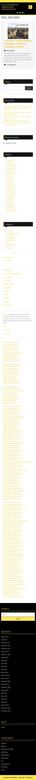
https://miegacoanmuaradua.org (12, 468)
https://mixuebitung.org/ (10, 350)
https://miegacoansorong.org (11, 478)
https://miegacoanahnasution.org (12, 406)
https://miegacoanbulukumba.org (12, 512)
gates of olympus (8, 277)
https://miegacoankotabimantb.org (13, 443)
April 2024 (10, 205)
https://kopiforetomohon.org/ (11, 381)
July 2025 (10, 176)
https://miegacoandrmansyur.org (12, 594)
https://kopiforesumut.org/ (10, 346)
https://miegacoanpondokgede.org (13, 457)
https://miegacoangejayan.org (11, 408)
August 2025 (11, 174)
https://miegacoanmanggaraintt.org (13, 531)
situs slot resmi (7, 305)
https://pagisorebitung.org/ (10, 368)
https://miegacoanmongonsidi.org (12, 488)
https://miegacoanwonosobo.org (12, 433)
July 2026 (10, 162)
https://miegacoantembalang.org (12, 496)
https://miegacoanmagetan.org (11, 535)
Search (7, 82)
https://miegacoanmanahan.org (12, 502)
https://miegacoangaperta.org (11, 492)
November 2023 (12, 211)
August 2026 (11, 160)
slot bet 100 (6, 261)
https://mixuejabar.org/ (9, 400)
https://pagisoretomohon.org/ (11, 366)
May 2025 (10, 180)
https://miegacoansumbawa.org (12, 564)
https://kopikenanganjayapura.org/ (13, 352)
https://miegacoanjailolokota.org (12, 568)
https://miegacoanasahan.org (11, 551)
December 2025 (11, 166)
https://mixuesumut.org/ (10, 403)
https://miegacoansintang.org (11, 414)
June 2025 (10, 178)
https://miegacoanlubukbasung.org (13, 466)
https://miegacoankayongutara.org (13, 504)
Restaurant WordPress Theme (13, 777)
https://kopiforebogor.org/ (10, 396)
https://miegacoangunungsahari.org (13, 584)
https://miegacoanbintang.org (11, 514)
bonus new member (8, 284)
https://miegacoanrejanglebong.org (13, 549)
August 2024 (11, 197)
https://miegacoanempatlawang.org (13, 553)
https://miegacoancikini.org (11, 447)
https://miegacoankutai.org (10, 566)
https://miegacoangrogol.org (11, 453)
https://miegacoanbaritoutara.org (12, 559)
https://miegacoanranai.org (10, 429)
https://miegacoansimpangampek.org (13, 555)
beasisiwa (10, 229)
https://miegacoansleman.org (11, 484)
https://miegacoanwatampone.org (12, 557)
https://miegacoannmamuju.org (12, 529)
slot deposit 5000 (8, 257)
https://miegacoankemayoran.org (12, 441)
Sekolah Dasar (11, 238)
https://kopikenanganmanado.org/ (12, 390)
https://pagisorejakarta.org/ (10, 361)
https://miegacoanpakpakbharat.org (13, 572)
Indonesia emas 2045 (13, 234)
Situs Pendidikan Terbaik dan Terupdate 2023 (9, 7)
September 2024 (12, 195)
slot (8, 242)
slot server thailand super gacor (12, 273)
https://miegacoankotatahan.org (12, 431)
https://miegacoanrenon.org (11, 412)
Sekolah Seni (11, 240)
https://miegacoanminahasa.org (12, 480)
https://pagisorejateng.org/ (10, 372)
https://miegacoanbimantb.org (11, 527)
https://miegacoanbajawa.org (11, 518)
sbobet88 (5, 314)
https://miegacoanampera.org (11, 435)
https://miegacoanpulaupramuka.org (13, 416)
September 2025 (12, 172)
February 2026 (11, 164)
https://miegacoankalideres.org (12, 455)
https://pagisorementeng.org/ (11, 364)
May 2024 (10, 203)
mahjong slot (7, 291)
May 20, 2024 (10, 50)
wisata (9, 248)
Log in (3, 727)
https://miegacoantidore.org (11, 425)
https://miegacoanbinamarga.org (12, 437)
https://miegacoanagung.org (11, 422)
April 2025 (10, 182)
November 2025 (12, 168)
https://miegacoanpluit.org (25, 462)
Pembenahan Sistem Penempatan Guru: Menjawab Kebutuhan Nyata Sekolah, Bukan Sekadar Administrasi (17, 122)
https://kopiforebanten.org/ (10, 342)
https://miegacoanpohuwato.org (12, 506)
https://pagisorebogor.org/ (10, 386)
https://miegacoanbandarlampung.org (14, 474)
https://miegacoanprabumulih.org (12, 418)
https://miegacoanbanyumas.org (12, 510)
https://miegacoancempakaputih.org (13, 582)
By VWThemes (27, 777)
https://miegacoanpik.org (10, 462)
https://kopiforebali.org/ (10, 394)
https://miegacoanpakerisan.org (12, 590)
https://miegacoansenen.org (11, 439)
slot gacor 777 (7, 333)
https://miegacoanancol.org (11, 586)
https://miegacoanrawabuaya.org (12, 449)
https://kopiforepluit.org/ (10, 378)
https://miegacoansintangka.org (12, 516)
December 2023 (11, 209)
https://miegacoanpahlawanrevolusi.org (14, 588)
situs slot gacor (7, 287)
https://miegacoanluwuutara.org (12, 543)
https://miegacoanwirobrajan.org (12, 494)
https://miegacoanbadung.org (11, 537)
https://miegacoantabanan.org (11, 539)
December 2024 (11, 191)
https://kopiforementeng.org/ (11, 374)
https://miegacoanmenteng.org (11, 459)
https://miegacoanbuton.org (11, 547)
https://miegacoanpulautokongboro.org (14, 508)
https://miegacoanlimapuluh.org (12, 578)
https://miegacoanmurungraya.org (13, 525)
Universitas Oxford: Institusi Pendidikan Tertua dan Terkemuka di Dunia (17, 43)
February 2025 (11, 187)
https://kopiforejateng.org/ (10, 344)
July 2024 (10, 199)
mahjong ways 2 (8, 270)
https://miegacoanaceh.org (10, 427)
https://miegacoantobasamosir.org (12, 545)
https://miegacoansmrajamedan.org (13, 596)
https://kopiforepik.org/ (9, 376)
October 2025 (11, 170)
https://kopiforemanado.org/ (11, 398)
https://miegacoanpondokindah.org (13, 451)
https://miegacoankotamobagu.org (13, 522)
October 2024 (11, 193)
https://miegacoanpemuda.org (11, 410)
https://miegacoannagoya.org (11, 486)
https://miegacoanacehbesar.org (12, 541)
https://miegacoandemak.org (11, 574)
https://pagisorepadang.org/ (11, 370)
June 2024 (10, 201)
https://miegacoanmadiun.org (11, 592)
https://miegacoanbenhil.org (11, 445)
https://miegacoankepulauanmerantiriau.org (15, 520)
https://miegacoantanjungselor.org (13, 472)
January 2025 (11, 189)
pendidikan (10, 236)
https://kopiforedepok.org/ (10, 392)
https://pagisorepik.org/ (9, 356)
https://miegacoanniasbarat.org (12, 533)
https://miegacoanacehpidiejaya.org (13, 570)
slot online (6, 302)
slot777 (5, 294)
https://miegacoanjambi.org (11, 476)
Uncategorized (11, 244)
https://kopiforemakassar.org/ (11, 383)
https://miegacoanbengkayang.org (13, 580)
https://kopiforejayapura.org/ (11, 348)
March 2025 (10, 184)
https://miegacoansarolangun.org (12, 576)
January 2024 (11, 207)
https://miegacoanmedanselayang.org (13, 490)
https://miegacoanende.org (10, 420)
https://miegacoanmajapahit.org (12, 498)
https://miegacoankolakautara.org (12, 464)
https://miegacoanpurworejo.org (12, 562)
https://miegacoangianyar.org (11, 482)
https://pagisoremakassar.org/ (11, 359)
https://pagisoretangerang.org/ (11, 388)
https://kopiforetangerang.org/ (11, 354)
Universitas (10, 246)
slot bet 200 (6, 280)
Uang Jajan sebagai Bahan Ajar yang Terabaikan (18, 106)
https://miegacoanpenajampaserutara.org (14, 470)
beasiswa (9, 232)
